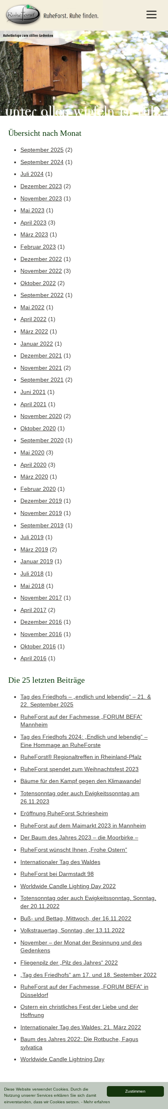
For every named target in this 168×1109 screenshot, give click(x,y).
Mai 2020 (32, 452)
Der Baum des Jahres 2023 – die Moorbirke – (79, 837)
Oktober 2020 (38, 428)
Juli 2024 (32, 174)
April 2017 (33, 610)
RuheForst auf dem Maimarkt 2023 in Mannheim (83, 825)
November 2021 (41, 367)
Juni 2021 (33, 392)
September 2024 (42, 162)
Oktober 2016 (38, 646)
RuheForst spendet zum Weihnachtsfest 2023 (79, 769)
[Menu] (151, 14)
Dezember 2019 (41, 500)
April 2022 (33, 319)
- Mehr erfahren (95, 1102)
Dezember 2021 (41, 355)
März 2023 (34, 234)
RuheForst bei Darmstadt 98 (57, 874)
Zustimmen (135, 1091)
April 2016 (33, 658)
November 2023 (41, 198)
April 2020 (33, 464)
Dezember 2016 (41, 622)
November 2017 (41, 597)
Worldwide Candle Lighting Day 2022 (68, 886)
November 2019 (41, 513)
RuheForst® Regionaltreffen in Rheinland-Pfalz (80, 757)
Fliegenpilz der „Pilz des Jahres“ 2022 (69, 962)
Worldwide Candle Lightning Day (62, 1059)
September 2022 (42, 295)
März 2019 (34, 549)
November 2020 (41, 416)
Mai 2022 (32, 307)
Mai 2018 (32, 586)
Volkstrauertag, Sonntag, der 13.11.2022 (72, 930)
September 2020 (42, 440)
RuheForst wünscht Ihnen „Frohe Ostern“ (73, 849)
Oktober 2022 (38, 283)
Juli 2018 (32, 573)
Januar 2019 (36, 561)
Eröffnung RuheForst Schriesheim (64, 813)
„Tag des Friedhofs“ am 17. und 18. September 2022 (88, 975)
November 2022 (41, 271)
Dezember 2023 (41, 186)
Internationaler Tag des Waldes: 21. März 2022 (80, 1027)
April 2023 (33, 222)
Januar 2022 (36, 343)
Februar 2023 (38, 246)
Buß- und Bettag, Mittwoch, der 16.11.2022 (75, 918)
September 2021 (42, 379)
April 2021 (33, 404)
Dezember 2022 (41, 259)
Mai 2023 (32, 210)
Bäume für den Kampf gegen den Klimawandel (80, 781)
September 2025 (42, 149)
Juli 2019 (32, 537)
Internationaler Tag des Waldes (60, 862)
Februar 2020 (38, 489)
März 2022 (34, 331)
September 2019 (42, 525)
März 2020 (34, 476)
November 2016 (41, 634)
